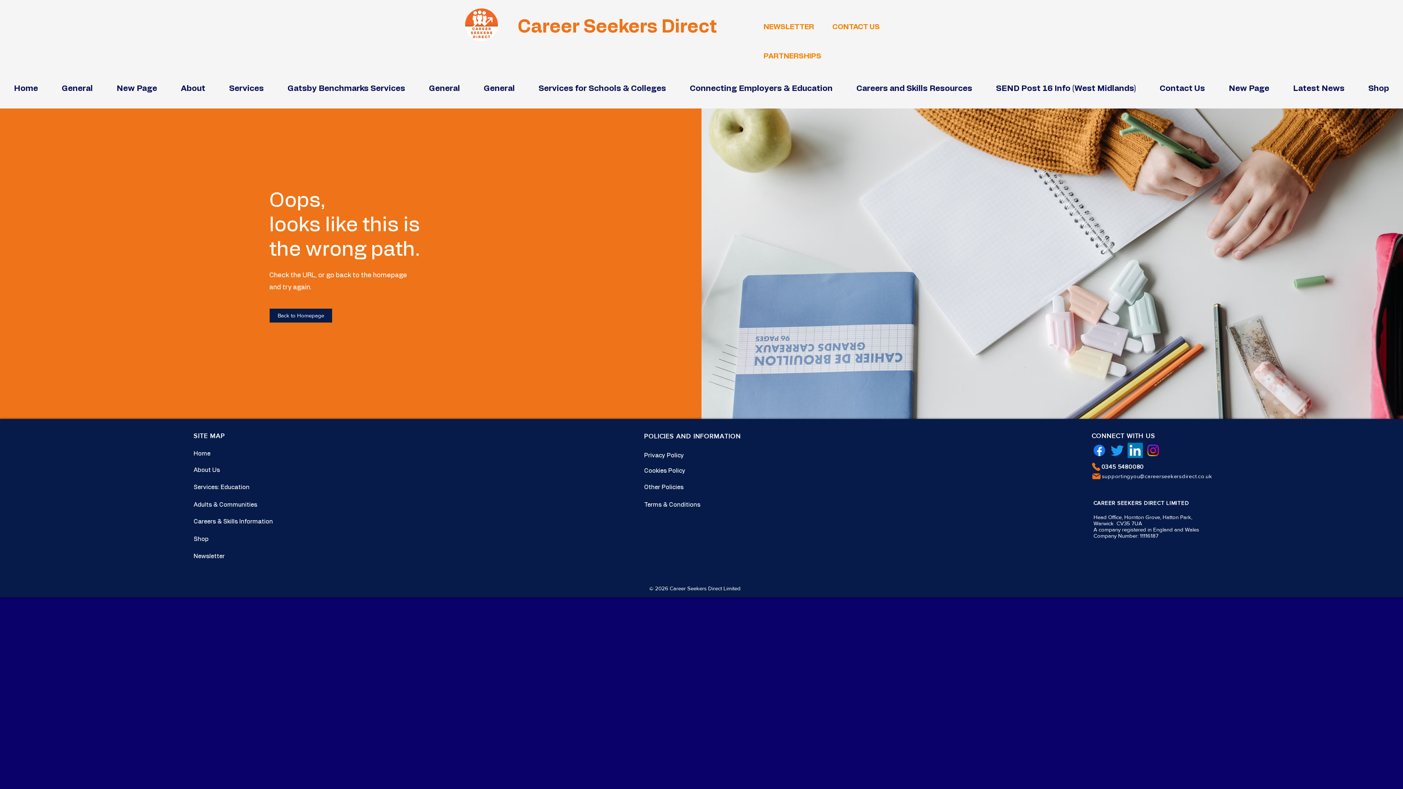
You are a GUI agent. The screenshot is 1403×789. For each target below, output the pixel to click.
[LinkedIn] (1135, 450)
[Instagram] (1153, 450)
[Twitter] (1117, 450)
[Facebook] (1099, 450)
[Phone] (1096, 467)
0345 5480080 (1123, 467)
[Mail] (1096, 476)
